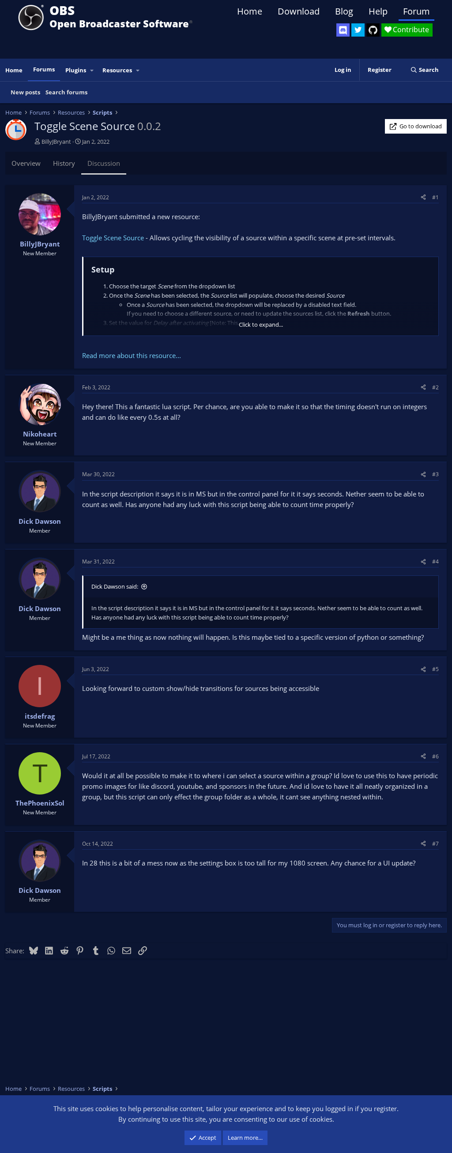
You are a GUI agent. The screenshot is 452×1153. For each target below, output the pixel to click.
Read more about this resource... (131, 355)
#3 (435, 474)
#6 (435, 756)
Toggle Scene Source (113, 237)
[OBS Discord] (343, 30)
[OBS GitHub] (373, 30)
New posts (25, 92)
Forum (416, 11)
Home (249, 11)
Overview (26, 163)
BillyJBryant (56, 142)
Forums (44, 69)
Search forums (66, 92)
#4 (435, 561)
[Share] (423, 197)
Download (299, 11)
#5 (435, 669)
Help (378, 11)
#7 (435, 843)
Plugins (75, 70)
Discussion (103, 163)
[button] (92, 70)
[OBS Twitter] (358, 30)
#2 (435, 387)
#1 (435, 197)
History (64, 163)
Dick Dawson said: (114, 586)
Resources (117, 70)
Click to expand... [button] (261, 324)
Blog (344, 11)
